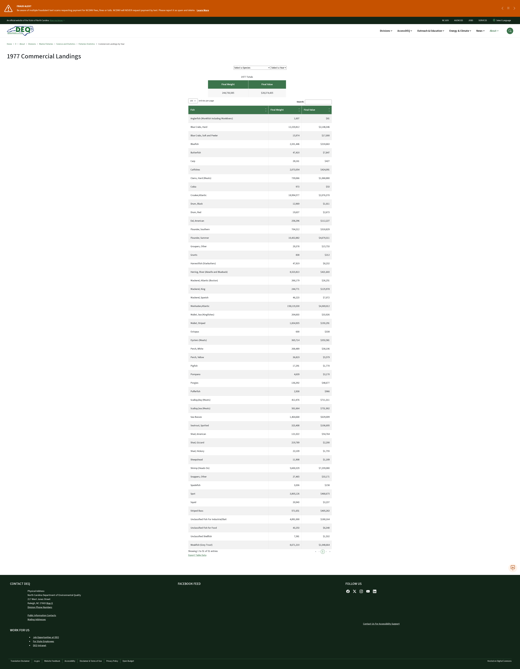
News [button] (479, 31)
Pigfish (194, 366)
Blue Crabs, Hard (199, 127)
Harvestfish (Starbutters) (203, 263)
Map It (49, 603)
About (22, 44)
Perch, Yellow (197, 357)
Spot (193, 493)
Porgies (194, 383)
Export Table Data (197, 555)
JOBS (470, 20)
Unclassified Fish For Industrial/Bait (209, 519)
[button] (510, 31)
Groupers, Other (199, 246)
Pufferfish (195, 391)
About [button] (493, 31)
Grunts (194, 255)
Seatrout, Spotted (200, 425)
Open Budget (128, 661)
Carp (193, 161)
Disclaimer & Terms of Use (91, 661)
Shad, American (198, 434)
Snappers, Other (199, 476)
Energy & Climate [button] (459, 31)
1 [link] (322, 551)
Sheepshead (197, 459)
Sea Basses (196, 417)
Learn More (203, 10)
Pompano (195, 374)
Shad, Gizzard (197, 442)
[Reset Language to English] (494, 20)
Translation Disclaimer (20, 661)
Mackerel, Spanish (199, 297)
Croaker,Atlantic (199, 195)
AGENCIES (458, 20)
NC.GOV (445, 20)
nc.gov (37, 661)
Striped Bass (197, 511)
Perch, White (197, 348)
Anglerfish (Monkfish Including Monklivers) (212, 118)
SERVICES (483, 20)
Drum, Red (196, 212)
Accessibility (70, 661)
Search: (300, 101)
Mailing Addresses (36, 619)
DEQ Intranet (39, 645)
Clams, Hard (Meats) (201, 178)
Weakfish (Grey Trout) (201, 545)
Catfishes (195, 169)
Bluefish (195, 144)
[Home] (20, 27)
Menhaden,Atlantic (200, 306)
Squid (193, 502)
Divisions (32, 44)
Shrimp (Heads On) (200, 468)
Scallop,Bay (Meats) (200, 400)
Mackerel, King (198, 289)
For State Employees (43, 641)
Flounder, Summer (200, 238)
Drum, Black (197, 203)
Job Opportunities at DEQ (46, 637)
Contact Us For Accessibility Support (381, 624)
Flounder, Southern (200, 229)
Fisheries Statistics (87, 44)
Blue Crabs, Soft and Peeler (204, 135)
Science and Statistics (65, 44)
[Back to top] (512, 568)
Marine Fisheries (46, 44)
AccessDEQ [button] (403, 31)
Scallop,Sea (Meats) (200, 408)
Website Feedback (52, 661)
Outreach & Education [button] (429, 31)
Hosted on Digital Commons (499, 661)
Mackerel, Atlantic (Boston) (204, 280)
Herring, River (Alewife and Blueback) (209, 272)
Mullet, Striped (198, 323)
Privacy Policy (112, 661)
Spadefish (195, 485)
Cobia (193, 186)
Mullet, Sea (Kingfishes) (202, 314)
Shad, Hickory (197, 451)
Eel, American (197, 221)
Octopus (195, 331)
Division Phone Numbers (39, 607)
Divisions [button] (385, 31)
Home (9, 44)
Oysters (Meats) (199, 340)
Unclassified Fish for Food (204, 528)
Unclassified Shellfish (201, 536)
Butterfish (196, 152)
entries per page (206, 100)
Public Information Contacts (41, 615)
